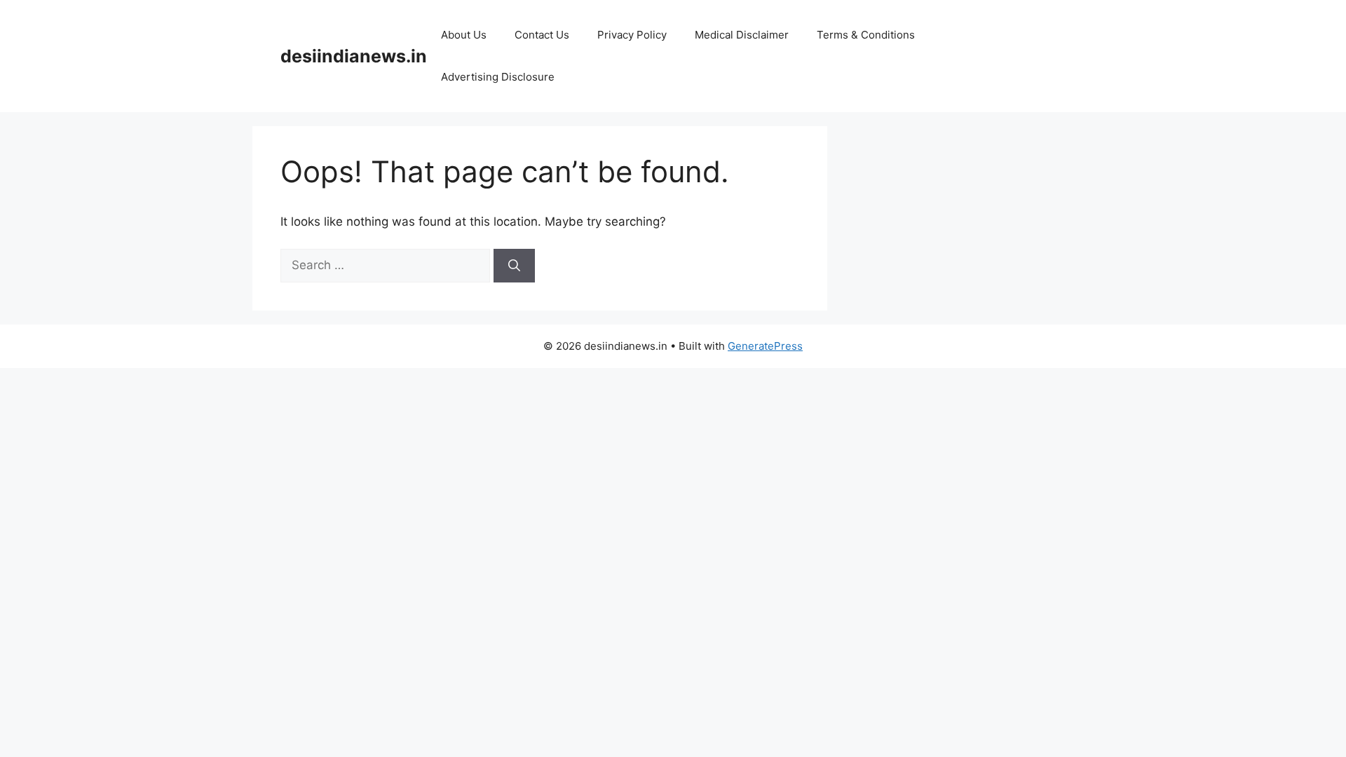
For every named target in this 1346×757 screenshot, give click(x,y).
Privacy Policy (632, 34)
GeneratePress (765, 346)
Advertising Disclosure (498, 76)
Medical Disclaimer (742, 34)
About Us (464, 34)
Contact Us (542, 34)
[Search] (514, 265)
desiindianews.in (353, 56)
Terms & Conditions (866, 34)
